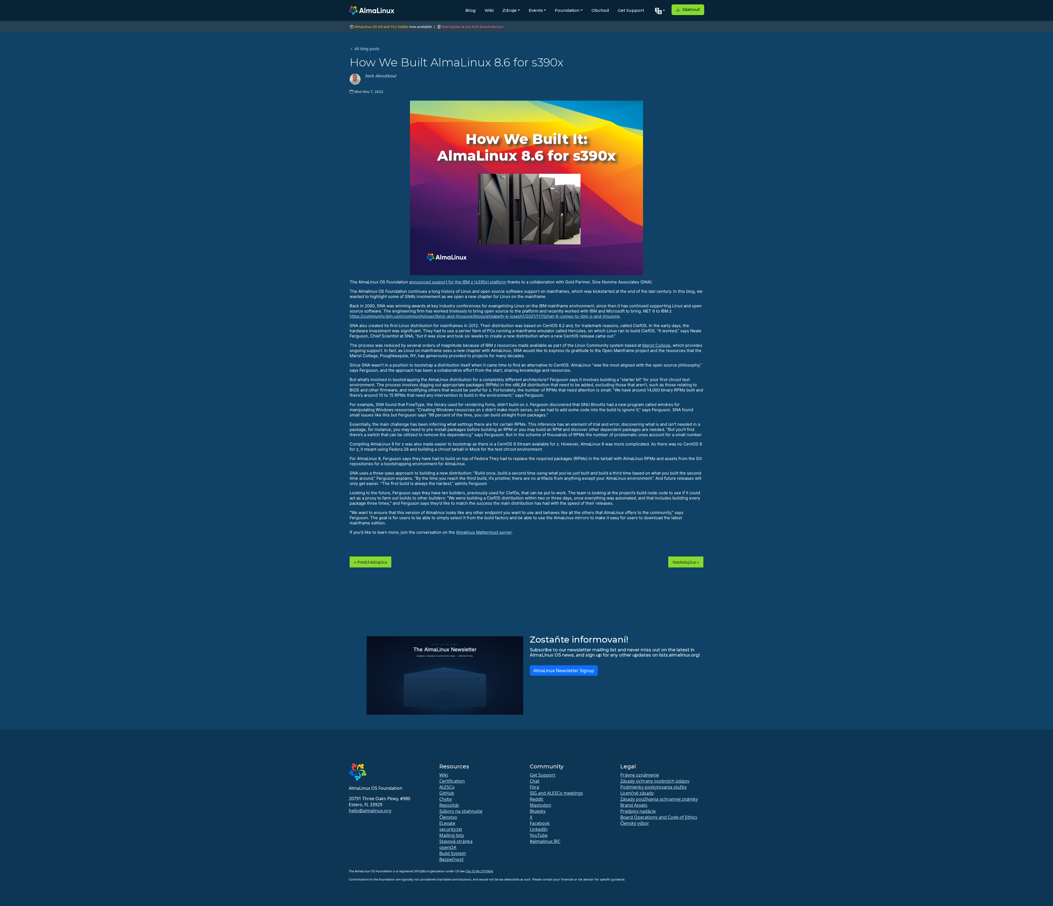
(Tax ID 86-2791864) (479, 871)
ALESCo (447, 787)
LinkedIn (539, 829)
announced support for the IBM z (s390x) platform (457, 282)
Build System (452, 853)
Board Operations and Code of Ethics (658, 817)
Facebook (540, 823)
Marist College (656, 345)
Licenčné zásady (637, 793)
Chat (534, 781)
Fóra (534, 787)
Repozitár (449, 805)
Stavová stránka (455, 841)
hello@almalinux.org (370, 811)
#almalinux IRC (545, 841)
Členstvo (448, 817)
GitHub (446, 793)
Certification (452, 781)
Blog (470, 10)
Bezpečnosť (451, 859)
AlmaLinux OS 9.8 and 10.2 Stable (381, 26)
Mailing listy (451, 835)
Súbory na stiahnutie (460, 811)
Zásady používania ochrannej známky (659, 799)
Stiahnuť (690, 9)
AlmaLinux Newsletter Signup (563, 671)
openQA (447, 847)
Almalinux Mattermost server (484, 532)
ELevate (447, 823)
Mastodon (540, 805)
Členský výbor (634, 823)
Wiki (489, 10)
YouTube (539, 835)
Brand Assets (633, 805)
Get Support (631, 10)
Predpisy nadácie (638, 811)
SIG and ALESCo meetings (556, 793)
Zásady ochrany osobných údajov (654, 781)
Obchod (600, 10)
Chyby (445, 799)
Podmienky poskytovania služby (653, 787)
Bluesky (538, 811)
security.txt (450, 829)
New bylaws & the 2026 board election (472, 26)
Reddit (536, 799)
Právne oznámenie (639, 775)
